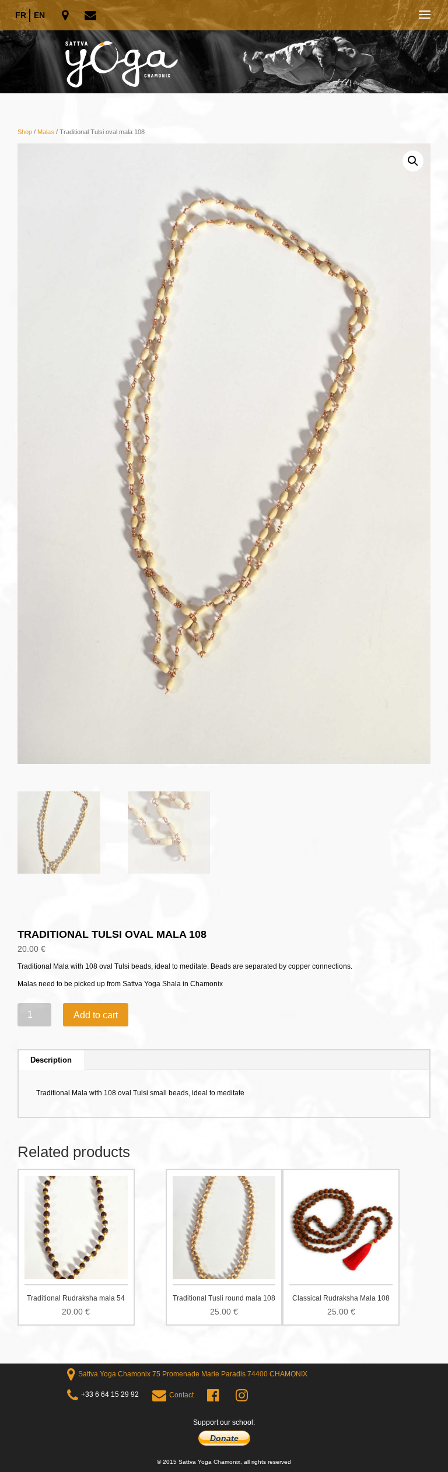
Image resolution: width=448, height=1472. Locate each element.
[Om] (224, 46)
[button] (413, 160)
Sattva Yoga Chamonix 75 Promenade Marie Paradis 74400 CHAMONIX (192, 1374)
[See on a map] (66, 16)
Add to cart (96, 1015)
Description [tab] (51, 1060)
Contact (181, 1395)
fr (20, 15)
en (39, 15)
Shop (25, 131)
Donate (224, 1438)
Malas (45, 131)
